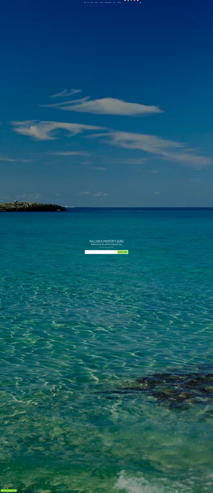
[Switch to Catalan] (137, 0)
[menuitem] (140, 2)
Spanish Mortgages (108, 2)
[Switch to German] (128, 0)
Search (91, 2)
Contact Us (120, 2)
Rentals (101, 2)
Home (85, 2)
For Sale (96, 2)
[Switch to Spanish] (125, 0)
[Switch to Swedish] (131, 0)
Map (88, 2)
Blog (114, 2)
